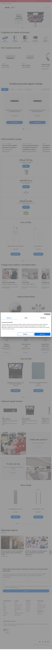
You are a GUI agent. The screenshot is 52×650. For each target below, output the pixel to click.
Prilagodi (25, 334)
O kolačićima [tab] (43, 317)
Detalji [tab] (26, 317)
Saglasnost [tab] (9, 317)
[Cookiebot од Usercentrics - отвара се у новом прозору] (44, 314)
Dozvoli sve (42, 334)
